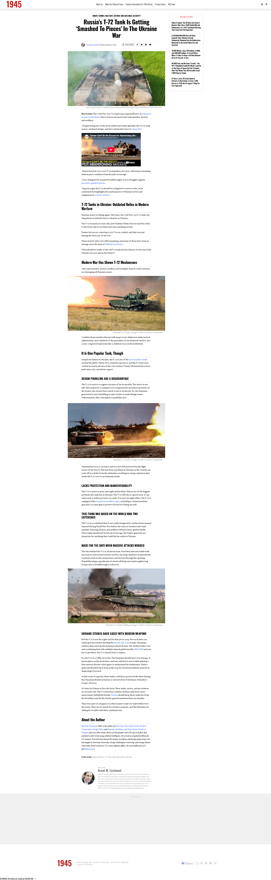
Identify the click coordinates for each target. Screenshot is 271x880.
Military (101, 757)
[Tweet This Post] (141, 44)
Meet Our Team (87, 862)
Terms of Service (115, 862)
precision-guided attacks (93, 183)
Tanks (114, 757)
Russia (114, 695)
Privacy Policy (160, 4)
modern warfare (102, 195)
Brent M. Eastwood (93, 45)
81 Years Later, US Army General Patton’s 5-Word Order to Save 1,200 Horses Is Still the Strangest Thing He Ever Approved (186, 82)
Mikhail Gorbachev (114, 244)
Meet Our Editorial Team (114, 4)
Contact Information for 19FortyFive (139, 4)
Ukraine (118, 757)
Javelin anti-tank (121, 642)
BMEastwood (88, 749)
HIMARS (138, 649)
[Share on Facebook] (137, 44)
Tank (109, 757)
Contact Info (96, 862)
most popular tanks (138, 359)
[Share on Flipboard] (146, 44)
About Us (99, 4)
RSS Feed (171, 4)
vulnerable (136, 129)
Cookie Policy (124, 862)
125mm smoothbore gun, (108, 501)
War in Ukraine (127, 757)
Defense (95, 757)
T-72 (105, 757)
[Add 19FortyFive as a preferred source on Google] (128, 44)
